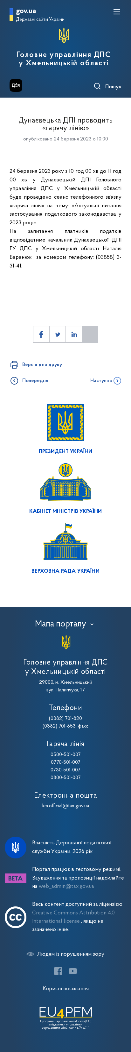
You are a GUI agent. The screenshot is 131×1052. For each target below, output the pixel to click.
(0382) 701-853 (59, 726)
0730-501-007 (65, 770)
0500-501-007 (66, 754)
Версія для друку (42, 364)
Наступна (101, 380)
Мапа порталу (60, 624)
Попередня (35, 380)
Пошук (113, 87)
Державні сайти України (40, 19)
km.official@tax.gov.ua (65, 806)
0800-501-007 (66, 777)
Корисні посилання (66, 989)
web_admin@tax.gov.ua (66, 886)
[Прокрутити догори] (120, 1016)
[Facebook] (58, 971)
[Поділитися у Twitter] (58, 334)
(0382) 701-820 (65, 718)
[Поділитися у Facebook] (41, 334)
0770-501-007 (65, 762)
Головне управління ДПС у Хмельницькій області (64, 59)
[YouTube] (73, 971)
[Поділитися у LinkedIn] (74, 334)
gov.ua (26, 11)
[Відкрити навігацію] (116, 12)
